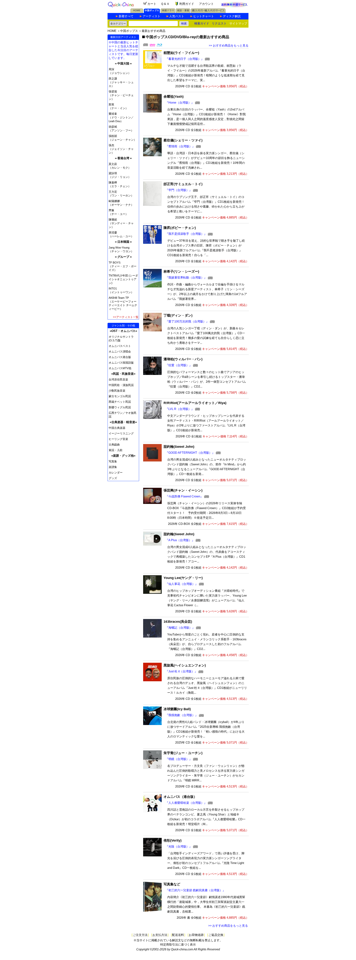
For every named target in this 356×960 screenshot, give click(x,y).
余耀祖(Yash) (174, 96)
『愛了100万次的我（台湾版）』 (187, 321)
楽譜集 (113, 467)
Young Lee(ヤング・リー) (183, 578)
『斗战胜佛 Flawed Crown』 (184, 496)
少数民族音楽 (117, 390)
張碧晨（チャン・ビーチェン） (121, 95)
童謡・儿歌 (116, 450)
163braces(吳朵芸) (178, 621)
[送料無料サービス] (234, 6)
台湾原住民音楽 (118, 379)
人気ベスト (176, 16)
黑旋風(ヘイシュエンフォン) (185, 665)
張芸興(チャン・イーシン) (183, 490)
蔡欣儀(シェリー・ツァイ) (183, 140)
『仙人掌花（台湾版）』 (181, 583)
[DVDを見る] (152, 45)
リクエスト (219, 23)
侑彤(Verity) (173, 840)
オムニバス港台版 (120, 357)
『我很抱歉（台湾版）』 (181, 715)
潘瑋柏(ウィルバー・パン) (183, 359)
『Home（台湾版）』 (179, 102)
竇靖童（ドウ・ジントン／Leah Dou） (121, 117)
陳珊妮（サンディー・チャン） (121, 223)
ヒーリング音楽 (118, 439)
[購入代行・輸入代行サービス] (208, 12)
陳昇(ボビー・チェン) (180, 228)
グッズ (113, 478)
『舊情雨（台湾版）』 (180, 146)
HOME (112, 30)
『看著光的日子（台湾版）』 (184, 58)
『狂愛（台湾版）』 (178, 365)
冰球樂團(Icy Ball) (177, 709)
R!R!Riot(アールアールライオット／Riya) (195, 403)
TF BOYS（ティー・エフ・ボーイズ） (122, 266)
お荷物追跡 (196, 934)
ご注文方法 (140, 934)
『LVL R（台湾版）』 (179, 409)
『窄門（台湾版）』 (178, 190)
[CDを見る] (145, 45)
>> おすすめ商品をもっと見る (228, 45)
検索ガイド (201, 23)
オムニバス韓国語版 (121, 362)
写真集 (113, 461)
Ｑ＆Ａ (165, 3)
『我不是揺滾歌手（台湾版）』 (186, 233)
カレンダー (116, 472)
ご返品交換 (215, 934)
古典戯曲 (114, 444)
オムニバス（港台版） (180, 797)
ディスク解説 (232, 16)
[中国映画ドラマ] (168, 12)
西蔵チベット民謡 (120, 401)
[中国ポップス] (152, 12)
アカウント (206, 3)
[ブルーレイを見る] (159, 45)
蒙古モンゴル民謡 (120, 396)
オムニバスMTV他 (120, 368)
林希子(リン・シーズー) (181, 271)
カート (151, 3)
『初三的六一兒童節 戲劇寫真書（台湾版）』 (195, 890)
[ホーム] (137, 12)
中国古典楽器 (117, 427)
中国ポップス (129, 30)
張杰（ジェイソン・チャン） (121, 149)
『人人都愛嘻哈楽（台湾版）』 (186, 802)
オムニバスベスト (120, 345)
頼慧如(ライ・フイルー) (181, 53)
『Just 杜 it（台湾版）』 (181, 671)
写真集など (172, 884)
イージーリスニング (121, 433)
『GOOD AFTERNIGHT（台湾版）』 (190, 452)
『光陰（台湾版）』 (178, 846)
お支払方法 (159, 934)
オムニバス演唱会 (120, 351)
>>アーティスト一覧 (126, 317)
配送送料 (178, 934)
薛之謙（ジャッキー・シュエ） (121, 82)
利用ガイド (186, 3)
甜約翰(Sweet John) (179, 446)
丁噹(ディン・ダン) (178, 315)
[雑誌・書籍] (183, 12)
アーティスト (151, 16)
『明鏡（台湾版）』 (178, 759)
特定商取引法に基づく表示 (178, 944)
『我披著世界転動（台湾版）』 (186, 277)
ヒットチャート (203, 16)
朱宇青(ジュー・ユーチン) (183, 753)
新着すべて (126, 16)
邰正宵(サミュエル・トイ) (183, 184)
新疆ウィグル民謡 (120, 407)
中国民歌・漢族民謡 (121, 385)
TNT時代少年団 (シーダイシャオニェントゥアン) (123, 279)
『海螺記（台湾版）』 (180, 627)
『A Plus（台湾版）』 (180, 540)
